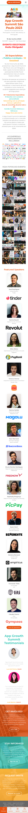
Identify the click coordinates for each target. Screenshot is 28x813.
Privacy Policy (7, 806)
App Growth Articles (18, 803)
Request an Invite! (14, 793)
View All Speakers (14, 627)
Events (9, 803)
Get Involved (19, 805)
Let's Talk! (14, 729)
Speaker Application (17, 806)
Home (4, 803)
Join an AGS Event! (14, 2)
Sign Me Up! (14, 761)
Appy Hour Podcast (9, 805)
